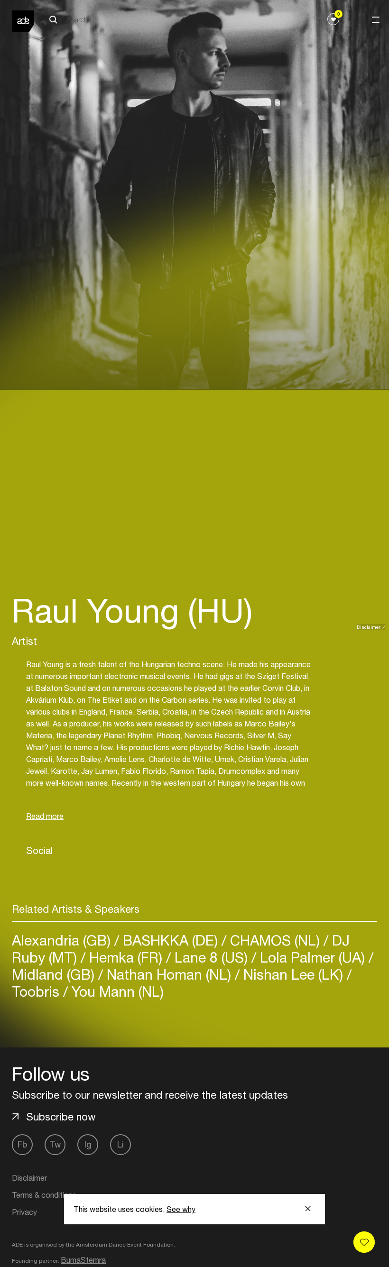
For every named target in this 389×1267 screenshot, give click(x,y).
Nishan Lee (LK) (293, 974)
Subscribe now (61, 1117)
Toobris (37, 991)
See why (181, 1209)
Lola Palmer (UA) (312, 957)
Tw (55, 1144)
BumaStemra (83, 1260)
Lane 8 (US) (211, 957)
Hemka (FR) (125, 957)
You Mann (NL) (116, 991)
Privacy (24, 1212)
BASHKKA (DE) (170, 940)
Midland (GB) (55, 974)
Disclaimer (368, 627)
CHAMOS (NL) (275, 940)
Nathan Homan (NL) (169, 974)
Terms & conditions (44, 1195)
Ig (88, 1144)
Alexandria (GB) (63, 940)
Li (120, 1144)
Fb (22, 1144)
